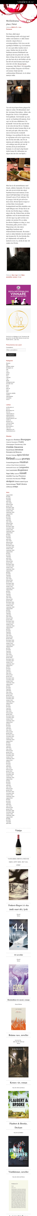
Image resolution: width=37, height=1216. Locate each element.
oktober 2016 (9, 681)
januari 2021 (9, 600)
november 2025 (10, 509)
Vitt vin (7, 399)
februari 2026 (9, 504)
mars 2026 (9, 502)
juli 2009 (8, 818)
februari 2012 (9, 769)
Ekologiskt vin (9, 368)
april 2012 (8, 766)
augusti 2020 (9, 608)
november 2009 (10, 812)
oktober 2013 (9, 738)
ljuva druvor (9, 424)
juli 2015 (8, 705)
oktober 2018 (9, 643)
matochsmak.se (10, 413)
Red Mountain (17, 478)
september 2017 (10, 664)
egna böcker (23, 455)
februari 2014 (9, 731)
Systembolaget (11, 484)
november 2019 (10, 622)
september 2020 (10, 607)
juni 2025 (8, 517)
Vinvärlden (8, 398)
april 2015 (8, 709)
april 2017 (8, 671)
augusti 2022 (9, 570)
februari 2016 (9, 693)
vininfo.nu (8, 420)
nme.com (8, 427)
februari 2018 (9, 656)
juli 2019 (8, 629)
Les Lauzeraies (11, 470)
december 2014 (10, 716)
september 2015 (10, 701)
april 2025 (8, 520)
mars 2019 (9, 635)
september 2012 (10, 758)
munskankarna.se (10, 431)
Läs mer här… (18, 1040)
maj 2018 (8, 651)
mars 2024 (9, 540)
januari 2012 (9, 771)
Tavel (18, 484)
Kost (13, 275)
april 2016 (8, 690)
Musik (7, 380)
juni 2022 (8, 573)
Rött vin (8, 388)
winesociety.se (9, 426)
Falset (22, 275)
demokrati (19, 450)
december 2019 (10, 621)
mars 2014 (9, 730)
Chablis (21, 442)
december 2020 (10, 602)
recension (9, 478)
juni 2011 (8, 782)
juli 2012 (8, 761)
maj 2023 (8, 556)
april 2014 (8, 728)
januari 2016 (9, 695)
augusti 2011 (9, 779)
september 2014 (10, 720)
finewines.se (9, 421)
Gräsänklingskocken (12, 462)
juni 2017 (8, 668)
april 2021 (8, 596)
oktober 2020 (9, 605)
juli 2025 (8, 515)
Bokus (18, 916)
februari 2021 (9, 599)
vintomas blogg (10, 423)
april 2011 (8, 785)
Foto (7, 371)
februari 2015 (9, 712)
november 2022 (10, 566)
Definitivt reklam (10, 366)
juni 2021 (8, 592)
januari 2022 (9, 581)
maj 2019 (8, 632)
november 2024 (10, 528)
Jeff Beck (8, 465)
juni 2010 (8, 801)
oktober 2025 (9, 510)
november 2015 (10, 698)
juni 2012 (8, 763)
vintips (15, 487)
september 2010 (10, 796)
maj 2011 (8, 783)
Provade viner (9, 383)
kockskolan (22, 465)
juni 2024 (8, 536)
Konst (7, 374)
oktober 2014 (9, 719)
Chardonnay (19, 444)
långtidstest (23, 470)
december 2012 (10, 753)
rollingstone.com (10, 429)
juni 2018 (8, 649)
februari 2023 (9, 561)
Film (7, 369)
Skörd (17, 481)
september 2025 (10, 512)
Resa (7, 385)
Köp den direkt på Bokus (18, 1087)
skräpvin (10, 481)
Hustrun (24, 462)
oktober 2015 (9, 700)
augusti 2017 (9, 665)
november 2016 (10, 679)
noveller (9, 476)
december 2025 (10, 507)
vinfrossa (9, 487)
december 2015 (10, 697)
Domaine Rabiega (11, 455)
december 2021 (10, 583)
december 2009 (10, 810)
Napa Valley (10, 473)
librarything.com (10, 410)
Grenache (18, 459)
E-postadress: (9, 347)
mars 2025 (9, 521)
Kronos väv (15, 467)
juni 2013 (8, 744)
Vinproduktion (9, 396)
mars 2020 (9, 616)
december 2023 (10, 545)
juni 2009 (8, 820)
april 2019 (8, 633)
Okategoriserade (10, 382)
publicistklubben (10, 415)
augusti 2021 (9, 589)
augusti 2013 (9, 741)
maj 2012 (8, 765)
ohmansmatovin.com (11, 418)
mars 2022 (9, 578)
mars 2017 (9, 673)
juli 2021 (8, 591)
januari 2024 (9, 544)
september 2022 (10, 569)
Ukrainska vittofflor (11, 393)
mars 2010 (9, 806)
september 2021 (10, 588)
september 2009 (10, 815)
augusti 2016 (9, 684)
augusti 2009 (9, 817)
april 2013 (8, 747)
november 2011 (10, 774)
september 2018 (10, 645)
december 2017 (10, 659)
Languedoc (24, 467)
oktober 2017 (9, 662)
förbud (10, 458)
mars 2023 (9, 559)
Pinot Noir (15, 476)
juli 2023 (8, 553)
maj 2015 (8, 708)
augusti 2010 (9, 798)
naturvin (17, 473)
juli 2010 (8, 799)
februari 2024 (9, 542)
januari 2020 (9, 619)
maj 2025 (8, 518)
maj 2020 (8, 613)
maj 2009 (8, 821)
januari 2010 (9, 809)
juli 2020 (8, 610)
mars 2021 (9, 597)
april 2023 (8, 558)
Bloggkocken (9, 439)
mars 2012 (9, 768)
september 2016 (10, 682)
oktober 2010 (9, 794)
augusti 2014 (9, 722)
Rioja (23, 478)
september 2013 (10, 739)
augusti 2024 (9, 532)
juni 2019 (8, 630)
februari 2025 (9, 523)
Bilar (7, 364)
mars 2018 (9, 654)
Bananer (8, 363)
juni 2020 (8, 611)
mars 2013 (9, 749)
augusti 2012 (9, 760)
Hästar (8, 372)
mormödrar (9, 277)
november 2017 (10, 660)
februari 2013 (9, 750)
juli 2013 (8, 742)
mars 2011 (8, 787)
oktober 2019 (9, 624)
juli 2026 (8, 496)
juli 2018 (8, 648)
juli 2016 (8, 686)
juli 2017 (8, 667)
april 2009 (8, 823)
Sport (7, 390)
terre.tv (8, 409)
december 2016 (10, 678)
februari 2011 (9, 788)
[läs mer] (16, 339)
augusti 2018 (9, 646)
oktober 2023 (9, 548)
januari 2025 (9, 525)
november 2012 (10, 755)
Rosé (7, 386)
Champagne (10, 444)
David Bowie (10, 450)
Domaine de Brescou (14, 452)
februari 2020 (9, 618)
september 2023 (10, 550)
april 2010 (8, 804)
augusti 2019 (9, 627)
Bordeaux (17, 440)
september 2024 (10, 531)
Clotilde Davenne (14, 447)
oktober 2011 (9, 776)
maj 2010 (8, 802)
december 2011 (10, 772)
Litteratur (8, 377)
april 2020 (8, 615)
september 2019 (10, 626)
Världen (8, 394)
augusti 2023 (9, 551)
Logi (16, 275)
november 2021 (10, 585)
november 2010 (10, 793)
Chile (24, 444)
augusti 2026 (9, 495)
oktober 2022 (9, 567)
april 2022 (8, 577)
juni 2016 (8, 687)
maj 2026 (8, 499)
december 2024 (10, 526)
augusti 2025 (9, 514)
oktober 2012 (9, 757)
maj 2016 (8, 689)
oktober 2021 (9, 586)
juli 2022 (8, 572)
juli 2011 (8, 780)
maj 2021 (8, 594)
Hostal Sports (22, 64)
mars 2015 (9, 711)
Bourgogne (26, 439)
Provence (22, 476)
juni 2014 (8, 725)
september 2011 (10, 777)
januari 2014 (9, 733)
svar (19, 277)
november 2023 (10, 547)
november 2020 (10, 604)
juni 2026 (8, 498)
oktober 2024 (9, 529)
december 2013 (10, 734)
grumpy (26, 458)
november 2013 (10, 736)
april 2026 (8, 501)
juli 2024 (8, 534)
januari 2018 (9, 657)
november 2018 (10, 641)
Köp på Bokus (18, 1004)
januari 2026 (9, 506)
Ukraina (24, 484)
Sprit (7, 391)
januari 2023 (9, 562)
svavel (21, 481)
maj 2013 (8, 746)
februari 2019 (9, 637)
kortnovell (9, 467)
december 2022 (10, 564)
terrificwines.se (10, 407)
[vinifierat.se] (25, 2)
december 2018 (10, 640)
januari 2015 (9, 714)
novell (23, 473)
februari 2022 (9, 580)
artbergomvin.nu (10, 416)
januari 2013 (9, 752)
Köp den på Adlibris (18, 1132)
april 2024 (8, 539)
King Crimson (15, 465)
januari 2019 (9, 638)
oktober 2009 (9, 813)
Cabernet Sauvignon (12, 442)
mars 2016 (9, 692)
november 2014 (10, 717)
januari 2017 (9, 676)
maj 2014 (8, 727)
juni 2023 (8, 555)
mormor (15, 277)
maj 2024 (8, 537)
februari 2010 (9, 807)
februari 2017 (9, 674)
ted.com (8, 412)
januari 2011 (9, 790)
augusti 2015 (9, 703)
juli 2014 (8, 724)
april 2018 (8, 652)
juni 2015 (8, 706)
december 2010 (10, 791)
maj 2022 (8, 575)
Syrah (26, 481)
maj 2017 (8, 670)
